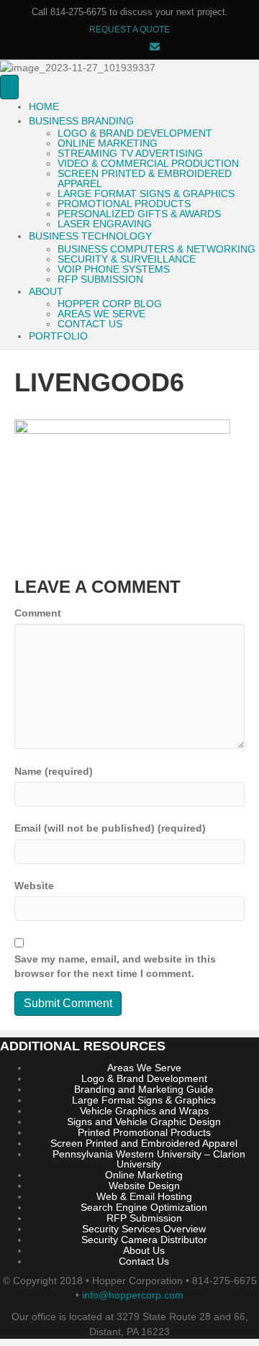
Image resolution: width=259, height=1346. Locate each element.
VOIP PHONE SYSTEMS (114, 269)
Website (34, 885)
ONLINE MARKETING (108, 143)
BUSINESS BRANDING (81, 121)
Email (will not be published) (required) (110, 828)
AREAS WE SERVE (101, 313)
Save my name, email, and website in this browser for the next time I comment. (115, 966)
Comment (37, 613)
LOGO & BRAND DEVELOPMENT (135, 133)
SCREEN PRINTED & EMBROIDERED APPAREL (145, 178)
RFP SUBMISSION (100, 279)
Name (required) (53, 771)
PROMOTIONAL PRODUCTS (124, 203)
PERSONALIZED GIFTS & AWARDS (139, 213)
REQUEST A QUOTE (129, 29)
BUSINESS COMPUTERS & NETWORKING (156, 249)
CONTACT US (90, 323)
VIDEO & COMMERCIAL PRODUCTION (148, 163)
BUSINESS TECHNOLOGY (90, 236)
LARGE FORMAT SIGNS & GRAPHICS (146, 193)
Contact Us (144, 1261)
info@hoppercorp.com (132, 1295)
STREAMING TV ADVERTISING (130, 153)
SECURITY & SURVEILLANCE (127, 259)
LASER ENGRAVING (105, 223)
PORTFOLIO (58, 336)
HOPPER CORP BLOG (110, 303)
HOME (44, 106)
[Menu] (9, 87)
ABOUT (46, 291)
